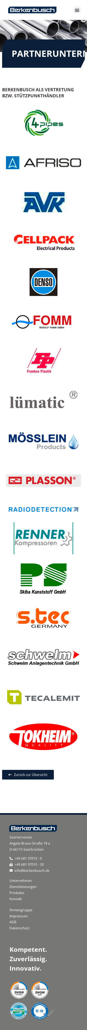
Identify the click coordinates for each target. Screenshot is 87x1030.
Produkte (17, 892)
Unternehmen (21, 880)
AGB (13, 922)
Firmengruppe (21, 910)
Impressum (19, 916)
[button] (77, 10)
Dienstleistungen (23, 886)
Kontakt (16, 899)
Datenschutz (20, 928)
